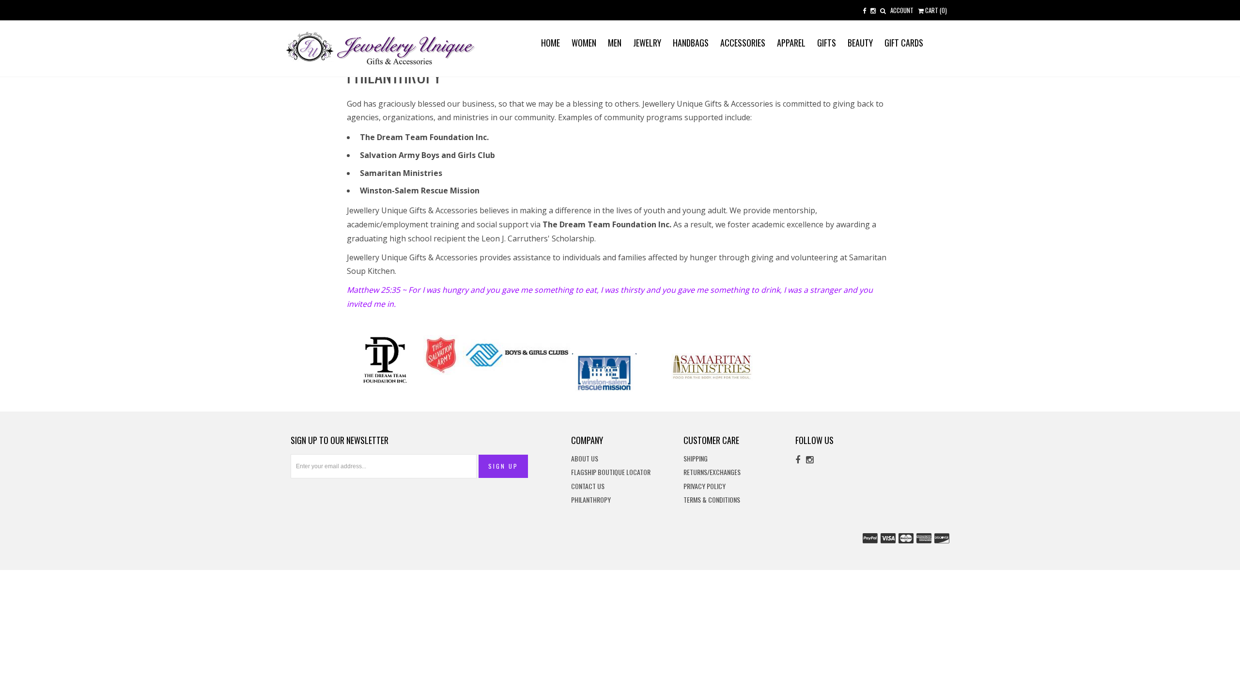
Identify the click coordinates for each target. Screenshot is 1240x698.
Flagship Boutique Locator (611, 472)
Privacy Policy (704, 486)
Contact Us (587, 486)
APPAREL (791, 42)
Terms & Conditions (711, 500)
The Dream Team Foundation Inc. (424, 137)
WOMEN (584, 42)
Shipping (695, 458)
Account (902, 10)
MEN (614, 42)
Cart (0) (935, 10)
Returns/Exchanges (712, 472)
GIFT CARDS (903, 42)
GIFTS (826, 42)
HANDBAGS (691, 42)
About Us (584, 458)
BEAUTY (860, 42)
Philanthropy (591, 500)
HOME (550, 42)
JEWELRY (647, 42)
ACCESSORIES (742, 42)
